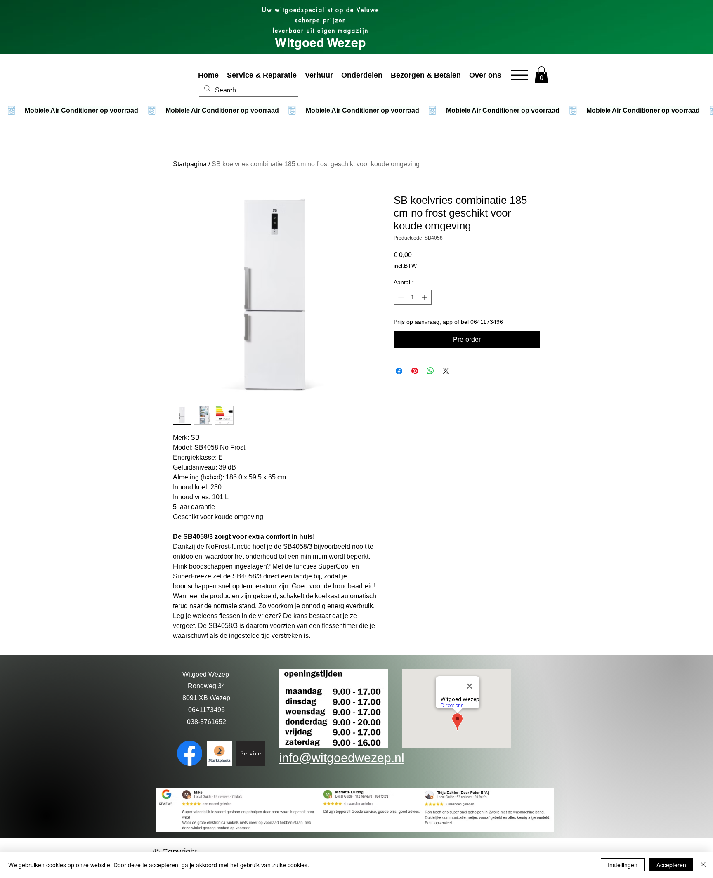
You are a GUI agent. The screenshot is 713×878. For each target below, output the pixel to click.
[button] (541, 74)
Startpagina (190, 164)
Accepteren (671, 865)
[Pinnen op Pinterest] (415, 371)
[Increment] (425, 297)
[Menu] (519, 74)
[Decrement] (400, 297)
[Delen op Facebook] (399, 371)
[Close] (703, 864)
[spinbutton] (412, 297)
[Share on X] (446, 371)
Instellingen (622, 865)
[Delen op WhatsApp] (430, 371)
